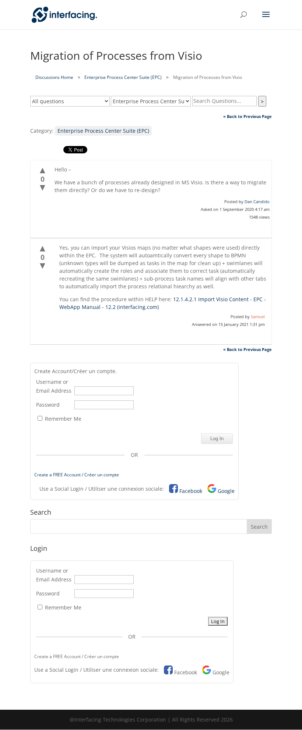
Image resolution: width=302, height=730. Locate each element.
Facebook (190, 490)
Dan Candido (257, 201)
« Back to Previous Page (247, 116)
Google (226, 490)
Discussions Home (54, 77)
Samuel (258, 316)
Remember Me (62, 418)
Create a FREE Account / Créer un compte (76, 474)
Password (48, 404)
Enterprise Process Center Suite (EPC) (123, 77)
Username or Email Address (53, 386)
